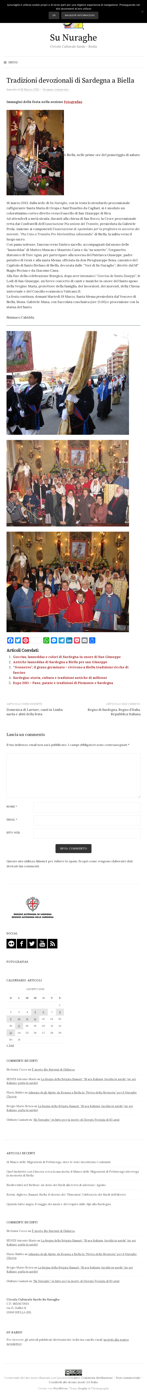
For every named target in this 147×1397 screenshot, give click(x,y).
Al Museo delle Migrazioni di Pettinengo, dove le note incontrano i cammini (58, 1162)
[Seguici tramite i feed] (52, 943)
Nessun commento (56, 89)
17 (19, 1026)
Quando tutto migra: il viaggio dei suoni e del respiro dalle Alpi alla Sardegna (59, 1204)
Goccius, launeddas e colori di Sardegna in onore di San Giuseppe (67, 657)
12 (35, 1019)
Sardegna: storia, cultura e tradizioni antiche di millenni (60, 678)
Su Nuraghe (73, 38)
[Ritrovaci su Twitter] (32, 943)
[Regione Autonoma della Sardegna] (33, 907)
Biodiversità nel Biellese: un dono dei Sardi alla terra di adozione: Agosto (56, 1185)
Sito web (13, 832)
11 (27, 1019)
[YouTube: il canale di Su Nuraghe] (42, 943)
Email (12, 819)
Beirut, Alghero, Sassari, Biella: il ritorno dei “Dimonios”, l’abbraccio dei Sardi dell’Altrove (66, 1194)
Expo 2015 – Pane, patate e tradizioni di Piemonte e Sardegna (63, 683)
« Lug (10, 1045)
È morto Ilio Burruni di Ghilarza (53, 1069)
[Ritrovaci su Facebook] (21, 943)
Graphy (82, 1388)
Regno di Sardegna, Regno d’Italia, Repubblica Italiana (114, 712)
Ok (54, 15)
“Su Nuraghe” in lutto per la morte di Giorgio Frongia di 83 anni (76, 1120)
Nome (12, 806)
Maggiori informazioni (80, 15)
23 (10, 1032)
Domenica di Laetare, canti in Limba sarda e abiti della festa (35, 712)
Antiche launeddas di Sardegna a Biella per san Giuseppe (60, 662)
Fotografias (73, 102)
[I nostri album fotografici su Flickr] (11, 943)
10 (19, 1019)
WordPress (60, 1388)
